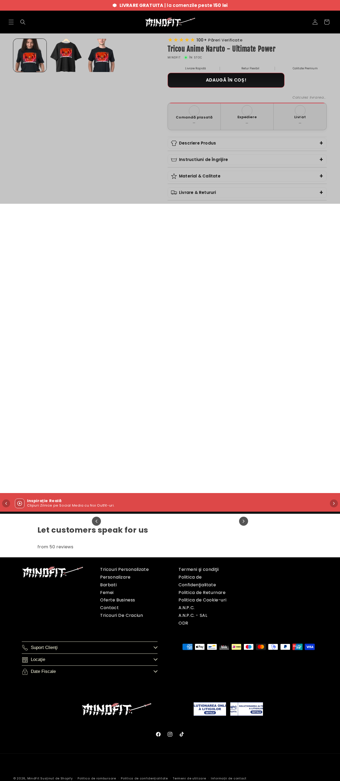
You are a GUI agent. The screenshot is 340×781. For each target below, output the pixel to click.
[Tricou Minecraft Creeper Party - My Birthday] (212, 403)
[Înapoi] (6, 503)
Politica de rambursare (97, 778)
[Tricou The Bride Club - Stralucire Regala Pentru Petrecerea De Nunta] (42, 403)
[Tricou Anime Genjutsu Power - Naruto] (212, 271)
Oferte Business (117, 600)
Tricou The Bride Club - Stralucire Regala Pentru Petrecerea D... (42, 452)
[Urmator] (243, 521)
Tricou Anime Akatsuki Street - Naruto (127, 452)
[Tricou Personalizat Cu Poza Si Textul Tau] (298, 271)
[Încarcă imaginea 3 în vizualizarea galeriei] (101, 55)
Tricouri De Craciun (121, 615)
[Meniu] (11, 22)
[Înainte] (334, 503)
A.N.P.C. (186, 608)
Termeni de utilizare (189, 778)
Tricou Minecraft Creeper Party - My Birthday (212, 452)
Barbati (108, 585)
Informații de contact (228, 778)
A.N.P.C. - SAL (192, 615)
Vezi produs (42, 342)
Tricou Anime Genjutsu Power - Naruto (212, 320)
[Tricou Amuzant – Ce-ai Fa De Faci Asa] (127, 271)
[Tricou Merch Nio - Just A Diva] (42, 271)
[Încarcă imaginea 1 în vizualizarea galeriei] (29, 55)
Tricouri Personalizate (124, 569)
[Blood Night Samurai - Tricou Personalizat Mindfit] (298, 403)
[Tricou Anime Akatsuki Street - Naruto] (127, 403)
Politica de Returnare (202, 592)
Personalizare (115, 577)
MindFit (33, 778)
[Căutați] (23, 22)
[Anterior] (96, 521)
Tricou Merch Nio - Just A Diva (42, 317)
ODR (183, 623)
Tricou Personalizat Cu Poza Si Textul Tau (298, 320)
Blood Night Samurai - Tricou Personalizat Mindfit (298, 452)
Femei (107, 592)
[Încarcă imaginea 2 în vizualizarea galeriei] (65, 55)
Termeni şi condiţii (198, 569)
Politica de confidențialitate (144, 778)
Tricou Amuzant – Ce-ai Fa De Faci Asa (127, 320)
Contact (109, 608)
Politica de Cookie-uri (202, 600)
